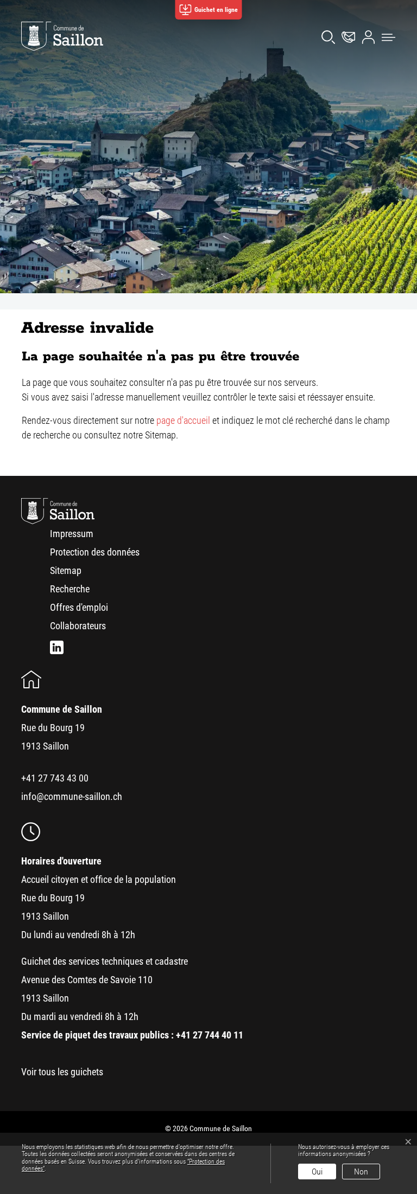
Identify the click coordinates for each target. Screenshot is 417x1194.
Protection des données (95, 552)
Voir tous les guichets (62, 1071)
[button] (386, 36)
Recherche (70, 589)
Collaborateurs (78, 625)
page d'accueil (183, 420)
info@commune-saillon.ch (71, 796)
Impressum (71, 533)
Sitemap (65, 570)
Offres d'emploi (79, 607)
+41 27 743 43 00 (55, 778)
